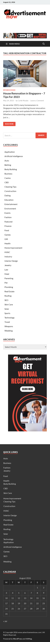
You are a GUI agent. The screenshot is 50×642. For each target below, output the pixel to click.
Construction (10, 191)
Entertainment (10, 204)
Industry (8, 256)
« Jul (5, 621)
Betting (7, 165)
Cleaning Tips (10, 186)
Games (7, 234)
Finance (7, 226)
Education (8, 200)
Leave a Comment (37, 101)
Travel (7, 322)
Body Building (10, 169)
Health (7, 243)
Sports (7, 313)
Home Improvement (13, 248)
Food (6, 230)
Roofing (7, 296)
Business (8, 173)
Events (7, 213)
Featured (8, 221)
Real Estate (9, 291)
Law (6, 269)
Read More (8, 123)
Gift (6, 239)
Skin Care (8, 304)
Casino (7, 178)
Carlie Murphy (23, 101)
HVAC (7, 252)
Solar (6, 309)
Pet (6, 282)
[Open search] (44, 44)
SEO (6, 300)
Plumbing (8, 287)
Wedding (8, 330)
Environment (10, 208)
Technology (9, 317)
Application (9, 152)
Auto (6, 160)
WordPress (17, 639)
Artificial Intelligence (13, 156)
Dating (7, 195)
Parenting (8, 278)
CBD (6, 182)
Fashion (8, 217)
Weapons (8, 326)
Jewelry (7, 265)
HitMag (29, 639)
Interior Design (9, 90)
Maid (6, 274)
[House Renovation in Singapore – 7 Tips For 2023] (25, 73)
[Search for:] (25, 135)
